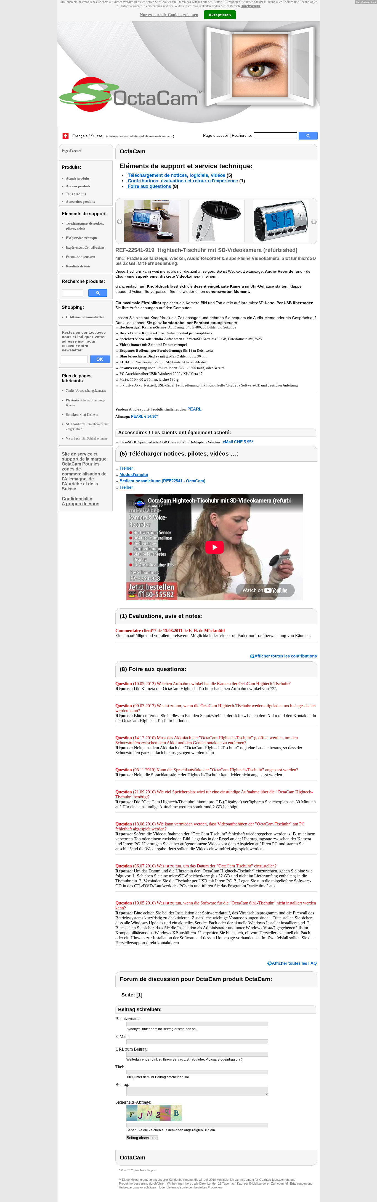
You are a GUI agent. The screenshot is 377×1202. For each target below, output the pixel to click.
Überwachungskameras (86, 391)
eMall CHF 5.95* (238, 442)
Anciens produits (78, 186)
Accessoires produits (80, 202)
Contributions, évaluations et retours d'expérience (183, 180)
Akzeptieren (220, 14)
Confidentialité (77, 498)
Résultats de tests (78, 266)
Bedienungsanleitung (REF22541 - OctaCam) (162, 480)
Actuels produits (77, 178)
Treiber (126, 468)
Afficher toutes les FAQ (294, 963)
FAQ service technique (81, 238)
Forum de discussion (80, 257)
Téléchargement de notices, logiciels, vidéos (176, 175)
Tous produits (76, 194)
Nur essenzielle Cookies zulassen (169, 14)
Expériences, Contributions (85, 247)
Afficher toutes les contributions (285, 656)
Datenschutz (251, 6)
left (119, 221)
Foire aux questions (149, 186)
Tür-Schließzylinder (86, 438)
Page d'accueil (216, 135)
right (314, 221)
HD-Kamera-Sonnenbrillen (85, 317)
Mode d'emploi (134, 474)
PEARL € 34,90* (144, 416)
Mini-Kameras (82, 415)
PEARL (194, 409)
